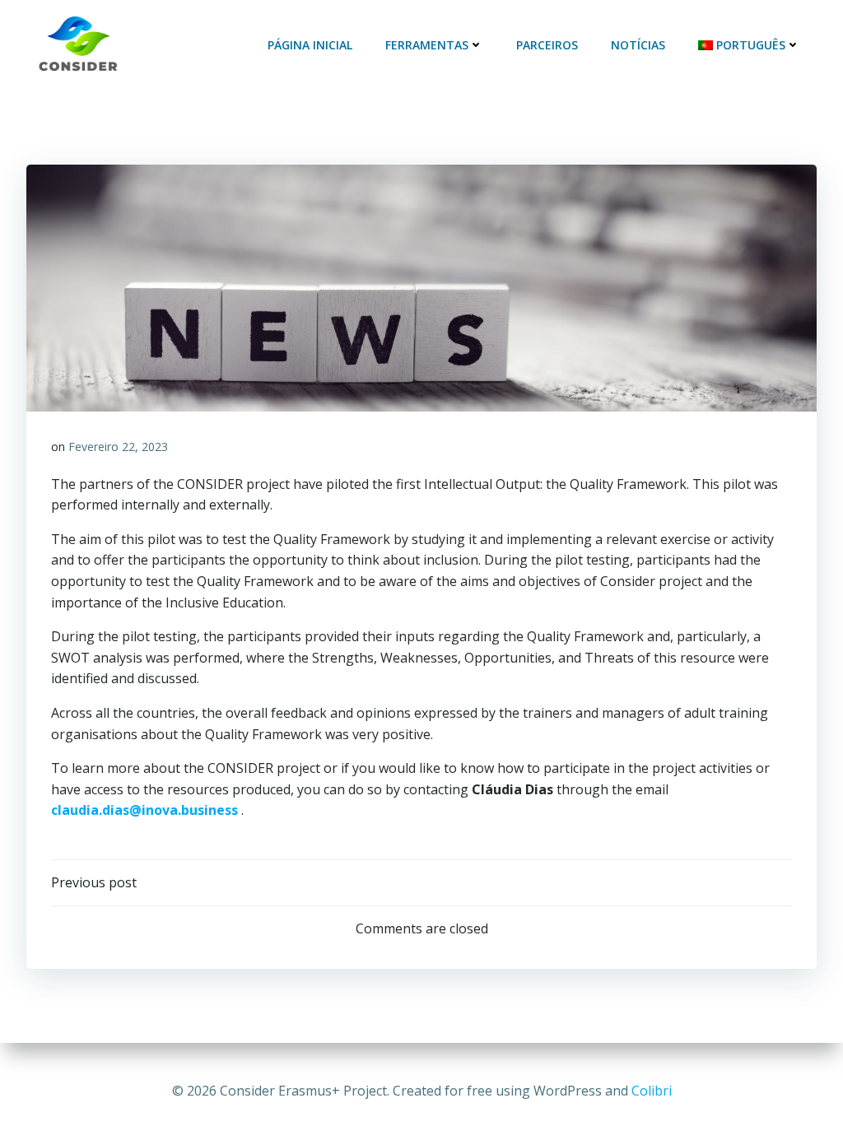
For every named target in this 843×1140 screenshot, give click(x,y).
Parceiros (547, 45)
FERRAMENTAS (426, 45)
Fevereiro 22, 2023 (118, 446)
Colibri (651, 1091)
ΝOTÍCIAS (638, 45)
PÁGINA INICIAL (310, 45)
